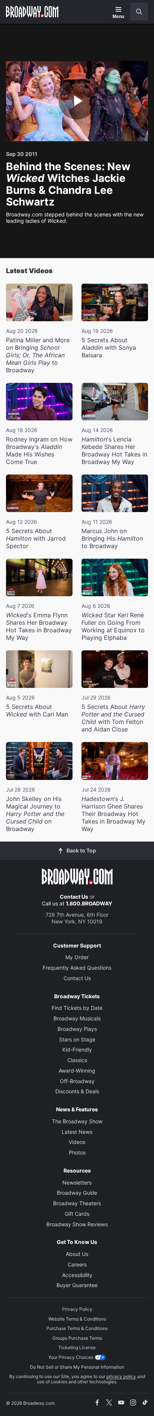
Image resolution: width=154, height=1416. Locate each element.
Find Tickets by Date (77, 1008)
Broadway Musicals (77, 1018)
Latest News (77, 1132)
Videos (77, 1142)
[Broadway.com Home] (32, 11)
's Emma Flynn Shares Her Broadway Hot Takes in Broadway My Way (39, 626)
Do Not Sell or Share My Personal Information (77, 1367)
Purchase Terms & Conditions (77, 1328)
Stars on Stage (77, 1039)
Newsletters (77, 1182)
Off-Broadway (77, 1081)
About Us (77, 1254)
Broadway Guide (77, 1192)
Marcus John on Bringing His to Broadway (112, 538)
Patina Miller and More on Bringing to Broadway (38, 355)
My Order (77, 957)
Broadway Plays (77, 1029)
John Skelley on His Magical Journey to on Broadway (35, 814)
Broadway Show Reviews (77, 1224)
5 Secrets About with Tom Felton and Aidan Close (113, 718)
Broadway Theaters (77, 1203)
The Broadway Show (77, 1121)
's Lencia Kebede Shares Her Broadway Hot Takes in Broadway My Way (114, 450)
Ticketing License (77, 1347)
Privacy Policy (77, 1309)
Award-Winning (77, 1070)
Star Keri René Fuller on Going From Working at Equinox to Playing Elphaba (113, 626)
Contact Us (74, 896)
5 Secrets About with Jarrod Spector (36, 538)
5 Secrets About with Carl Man (37, 710)
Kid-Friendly (77, 1049)
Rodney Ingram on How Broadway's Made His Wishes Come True (39, 450)
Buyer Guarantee (77, 1285)
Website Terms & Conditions (77, 1319)
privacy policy (121, 1376)
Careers (77, 1264)
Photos (77, 1152)
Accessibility (77, 1275)
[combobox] (136, 12)
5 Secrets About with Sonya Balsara (108, 347)
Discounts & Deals (77, 1091)
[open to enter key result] (139, 12)
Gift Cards (77, 1213)
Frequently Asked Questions (77, 967)
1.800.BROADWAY (89, 903)
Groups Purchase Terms (77, 1338)
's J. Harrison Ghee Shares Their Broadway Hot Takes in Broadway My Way (113, 814)
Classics (77, 1060)
